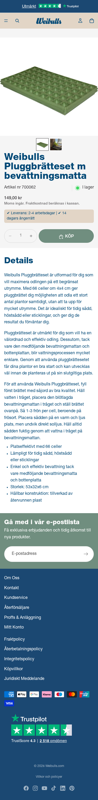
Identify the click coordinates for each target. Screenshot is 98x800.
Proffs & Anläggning (22, 618)
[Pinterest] (72, 788)
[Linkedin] (63, 788)
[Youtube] (44, 788)
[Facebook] (26, 788)
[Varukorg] (91, 20)
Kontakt (11, 588)
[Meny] (6, 21)
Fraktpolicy (14, 639)
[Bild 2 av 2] (56, 144)
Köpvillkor (13, 669)
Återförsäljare (16, 608)
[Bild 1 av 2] (42, 144)
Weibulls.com (54, 766)
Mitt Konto (14, 628)
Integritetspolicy (19, 659)
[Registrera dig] (85, 554)
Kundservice (16, 598)
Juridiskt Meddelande (24, 679)
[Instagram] (35, 788)
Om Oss (11, 578)
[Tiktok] (53, 788)
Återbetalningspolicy (23, 649)
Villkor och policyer (49, 776)
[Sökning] (17, 20)
